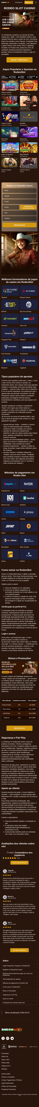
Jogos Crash (22, 77)
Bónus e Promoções (9, 991)
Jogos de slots (32, 77)
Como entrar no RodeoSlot (11, 987)
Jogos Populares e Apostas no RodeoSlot (16, 966)
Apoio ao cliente (8, 998)
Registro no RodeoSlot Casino (12, 969)
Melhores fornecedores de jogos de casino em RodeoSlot (17, 974)
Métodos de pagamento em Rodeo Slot (15, 983)
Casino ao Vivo (13, 77)
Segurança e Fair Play (10, 995)
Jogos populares (5, 77)
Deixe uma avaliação (19, 862)
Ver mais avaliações (19, 950)
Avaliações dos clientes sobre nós (14, 1002)
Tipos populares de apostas (12, 979)
